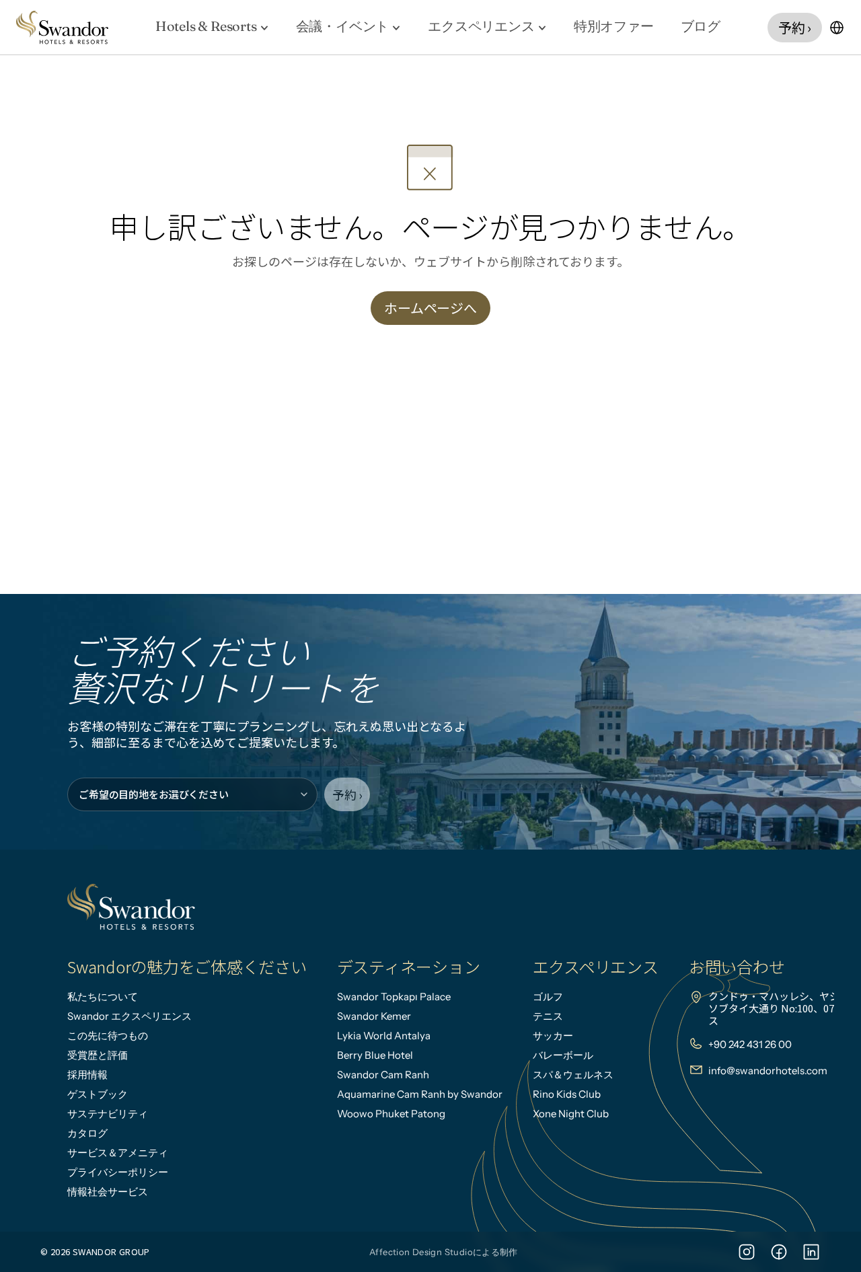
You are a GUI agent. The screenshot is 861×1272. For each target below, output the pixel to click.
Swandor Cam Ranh (383, 1074)
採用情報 (87, 1074)
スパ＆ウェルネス (573, 1074)
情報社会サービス (107, 1191)
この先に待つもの (107, 1035)
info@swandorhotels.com (767, 1070)
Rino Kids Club (567, 1094)
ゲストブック (97, 1094)
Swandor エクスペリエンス (129, 1016)
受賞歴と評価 (97, 1055)
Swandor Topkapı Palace (394, 996)
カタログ (87, 1133)
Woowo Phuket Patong (391, 1113)
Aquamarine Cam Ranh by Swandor (419, 1094)
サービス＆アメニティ (117, 1152)
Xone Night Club (571, 1113)
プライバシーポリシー (117, 1172)
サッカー (553, 1035)
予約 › (347, 794)
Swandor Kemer (374, 1016)
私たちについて (102, 996)
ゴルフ (548, 996)
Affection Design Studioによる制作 (443, 1251)
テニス (548, 1016)
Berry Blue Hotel (375, 1055)
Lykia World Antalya (383, 1035)
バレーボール (563, 1055)
